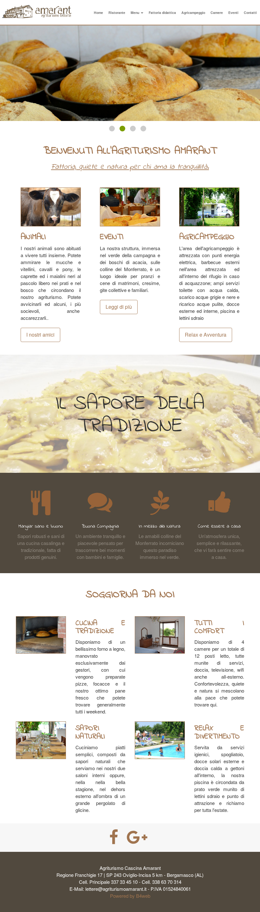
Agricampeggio (193, 12)
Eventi (233, 12)
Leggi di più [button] (119, 306)
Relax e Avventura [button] (205, 334)
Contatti (250, 12)
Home (98, 12)
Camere (217, 12)
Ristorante (116, 12)
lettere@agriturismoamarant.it (115, 888)
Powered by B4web (130, 895)
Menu (135, 12)
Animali (33, 237)
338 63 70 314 (166, 881)
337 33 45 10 (124, 881)
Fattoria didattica (162, 12)
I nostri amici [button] (40, 334)
